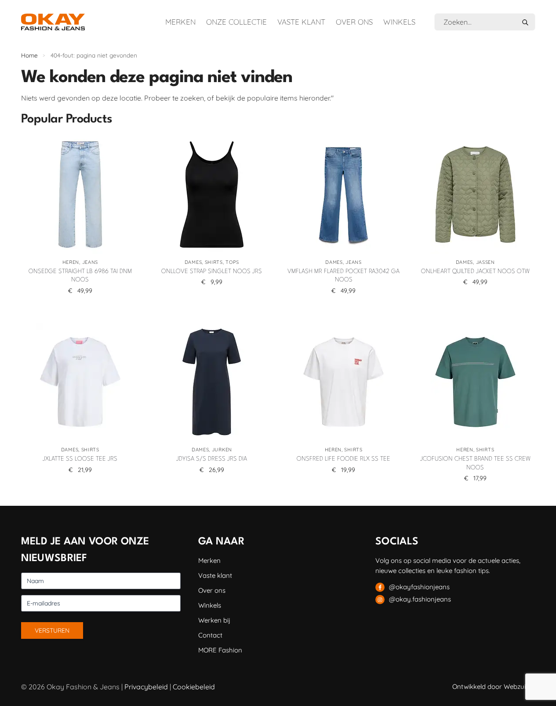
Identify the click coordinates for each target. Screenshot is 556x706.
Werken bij (214, 620)
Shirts (214, 262)
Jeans (90, 262)
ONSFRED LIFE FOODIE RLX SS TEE (343, 459)
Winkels (399, 21)
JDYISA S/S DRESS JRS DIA (211, 459)
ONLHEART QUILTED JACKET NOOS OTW (475, 271)
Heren (71, 262)
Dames (193, 262)
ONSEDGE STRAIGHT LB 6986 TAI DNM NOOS (80, 275)
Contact (210, 635)
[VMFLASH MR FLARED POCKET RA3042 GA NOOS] (343, 194)
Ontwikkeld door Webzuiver (493, 686)
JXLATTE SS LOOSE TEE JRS (80, 459)
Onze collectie (236, 21)
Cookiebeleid (194, 686)
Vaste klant (301, 21)
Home (29, 55)
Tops (232, 262)
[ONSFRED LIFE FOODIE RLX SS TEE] (343, 382)
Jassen (485, 262)
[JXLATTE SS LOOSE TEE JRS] (80, 382)
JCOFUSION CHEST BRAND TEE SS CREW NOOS (475, 463)
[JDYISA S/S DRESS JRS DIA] (212, 382)
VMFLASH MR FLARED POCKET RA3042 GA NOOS (343, 275)
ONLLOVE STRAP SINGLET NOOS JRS (211, 271)
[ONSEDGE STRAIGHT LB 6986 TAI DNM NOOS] (80, 194)
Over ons (354, 21)
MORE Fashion (220, 650)
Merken (180, 21)
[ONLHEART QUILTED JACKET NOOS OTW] (475, 194)
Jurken (222, 450)
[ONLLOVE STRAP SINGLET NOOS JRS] (212, 194)
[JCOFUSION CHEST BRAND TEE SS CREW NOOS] (475, 382)
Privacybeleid (146, 686)
